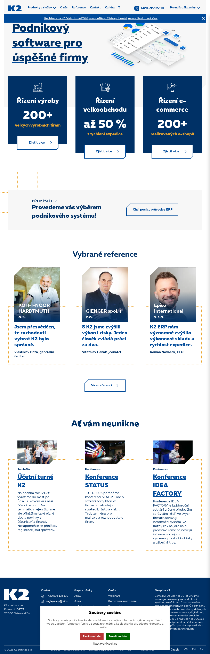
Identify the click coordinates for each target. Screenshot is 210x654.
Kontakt (95, 7)
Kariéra (110, 7)
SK (201, 649)
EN (194, 649)
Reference (79, 7)
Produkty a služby (40, 7)
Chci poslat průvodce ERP (153, 209)
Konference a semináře (122, 601)
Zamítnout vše (91, 636)
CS (186, 649)
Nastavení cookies (105, 643)
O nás (64, 7)
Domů (77, 596)
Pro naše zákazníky (183, 7)
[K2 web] (15, 8)
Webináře (114, 596)
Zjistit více (37, 142)
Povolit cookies (117, 636)
